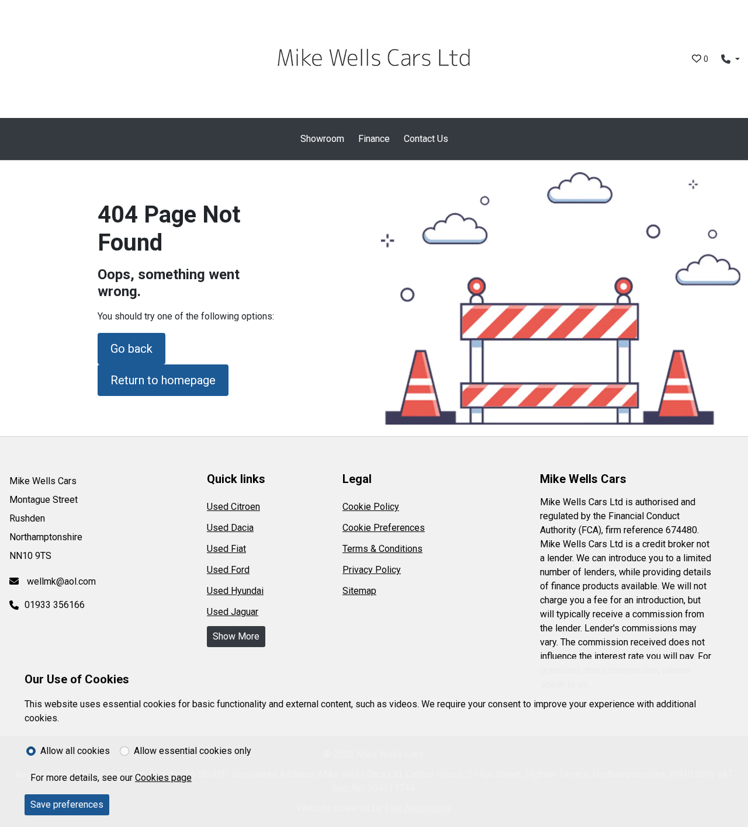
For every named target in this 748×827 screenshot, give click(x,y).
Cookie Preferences (383, 527)
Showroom (322, 138)
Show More (236, 636)
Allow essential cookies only (192, 750)
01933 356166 (55, 604)
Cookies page (163, 777)
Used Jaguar (232, 611)
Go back (131, 349)
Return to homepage (163, 380)
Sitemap (359, 590)
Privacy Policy (371, 569)
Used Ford (228, 569)
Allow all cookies (75, 750)
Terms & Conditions (382, 548)
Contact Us (426, 138)
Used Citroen (233, 506)
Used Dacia (230, 527)
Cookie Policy (370, 506)
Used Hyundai (235, 590)
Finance (374, 138)
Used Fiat (226, 548)
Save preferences (66, 804)
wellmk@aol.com (60, 581)
